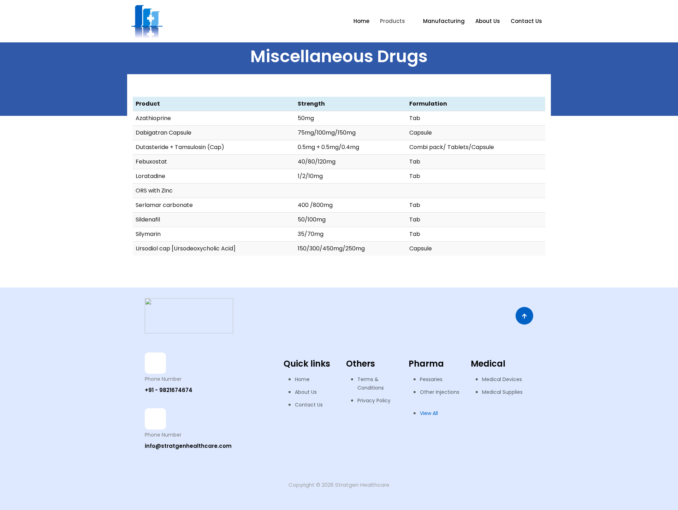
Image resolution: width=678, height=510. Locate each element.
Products (392, 21)
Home (361, 21)
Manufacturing (444, 21)
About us (487, 21)
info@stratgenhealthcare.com (188, 446)
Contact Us (526, 21)
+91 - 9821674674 (168, 390)
